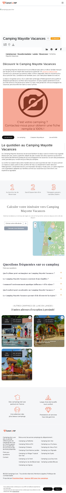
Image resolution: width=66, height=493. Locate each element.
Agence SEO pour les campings (36, 478)
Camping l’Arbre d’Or (26, 444)
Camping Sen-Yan (47, 441)
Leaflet (55, 255)
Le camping (21, 137)
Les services (8, 137)
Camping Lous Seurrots (49, 459)
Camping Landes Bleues (49, 462)
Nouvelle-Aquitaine (24, 54)
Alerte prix (56, 38)
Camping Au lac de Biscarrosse (29, 462)
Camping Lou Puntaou (49, 444)
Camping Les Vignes (25, 465)
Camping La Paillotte (26, 441)
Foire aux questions (6, 453)
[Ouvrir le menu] (62, 2)
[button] (49, 238)
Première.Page (17, 478)
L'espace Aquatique (37, 137)
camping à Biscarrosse (49, 71)
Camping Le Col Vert (26, 459)
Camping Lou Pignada (48, 450)
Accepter (48, 489)
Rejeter (58, 489)
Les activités (53, 137)
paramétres (16, 491)
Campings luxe (11, 54)
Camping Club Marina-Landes (29, 450)
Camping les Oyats (47, 453)
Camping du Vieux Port (49, 447)
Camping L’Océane (25, 447)
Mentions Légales (40, 474)
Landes (35, 54)
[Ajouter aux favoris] (48, 38)
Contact (5, 457)
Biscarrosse (43, 54)
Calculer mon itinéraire (16, 228)
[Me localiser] (26, 223)
